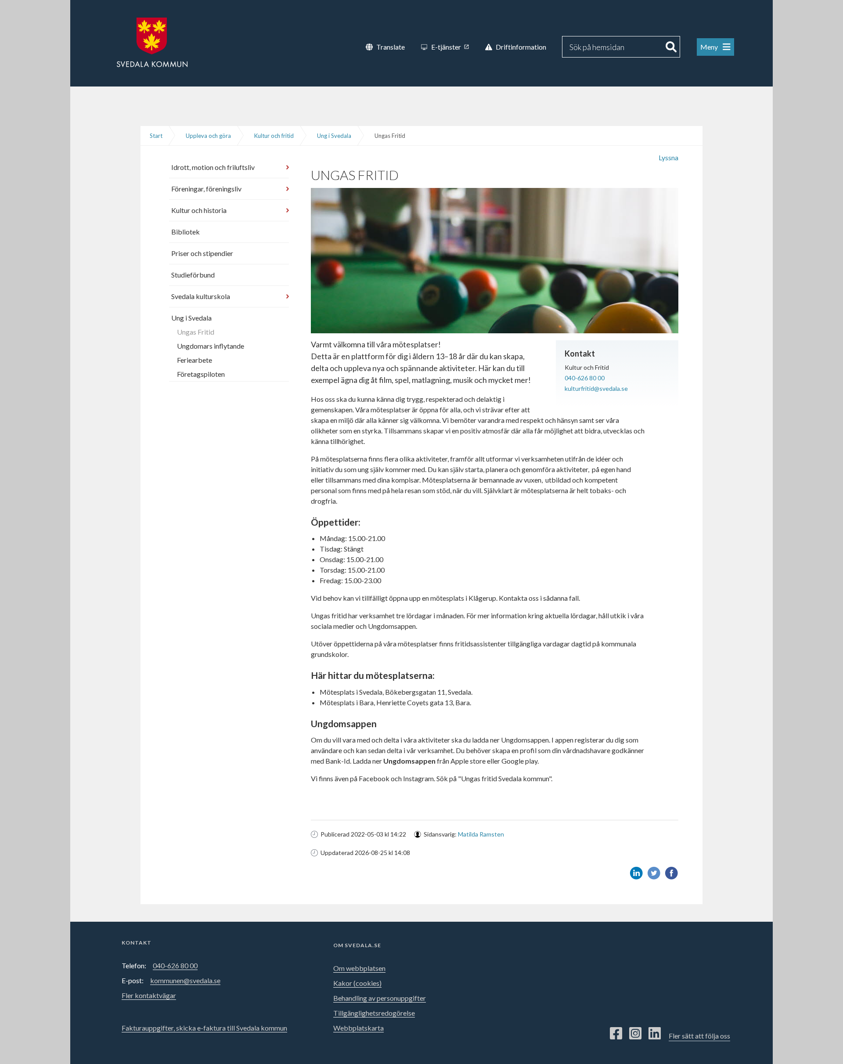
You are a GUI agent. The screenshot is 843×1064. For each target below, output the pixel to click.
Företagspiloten (201, 374)
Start (156, 135)
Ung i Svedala (334, 135)
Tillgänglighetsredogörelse (374, 1013)
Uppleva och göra (208, 135)
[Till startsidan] (152, 41)
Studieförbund (193, 275)
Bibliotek (185, 231)
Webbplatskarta (358, 1028)
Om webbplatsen (359, 968)
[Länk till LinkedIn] (654, 1033)
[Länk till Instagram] (635, 1033)
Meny (709, 47)
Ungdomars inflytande (210, 346)
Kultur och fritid (274, 135)
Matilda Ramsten (481, 834)
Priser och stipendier (202, 253)
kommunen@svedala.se (185, 980)
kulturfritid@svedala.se (596, 388)
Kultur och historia (199, 210)
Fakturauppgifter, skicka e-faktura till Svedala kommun (204, 1028)
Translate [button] (390, 47)
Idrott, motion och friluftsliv (213, 167)
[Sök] (671, 47)
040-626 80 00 (585, 378)
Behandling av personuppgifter (379, 998)
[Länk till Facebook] (616, 1033)
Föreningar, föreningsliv (206, 188)
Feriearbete (194, 360)
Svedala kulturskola (200, 296)
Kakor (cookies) (357, 983)
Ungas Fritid (195, 332)
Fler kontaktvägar (149, 995)
